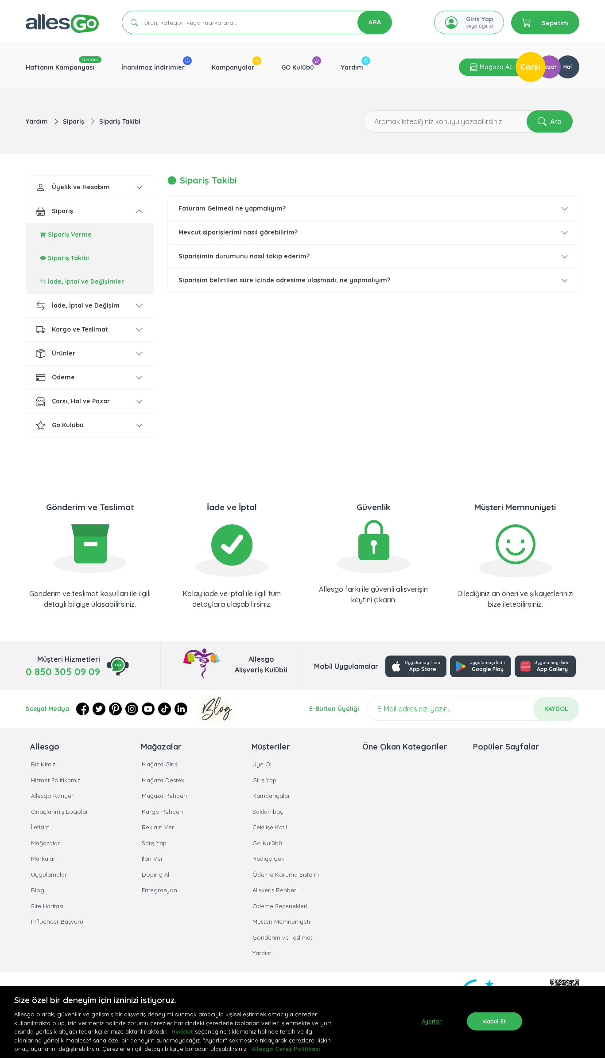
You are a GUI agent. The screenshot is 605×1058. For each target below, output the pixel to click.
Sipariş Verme (69, 234)
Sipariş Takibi (119, 121)
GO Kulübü (297, 67)
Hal (567, 66)
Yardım (352, 67)
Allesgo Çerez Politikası (286, 1048)
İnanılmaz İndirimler (153, 67)
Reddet (182, 1031)
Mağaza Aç (495, 67)
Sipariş (74, 121)
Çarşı (530, 67)
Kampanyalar (233, 67)
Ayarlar (432, 1020)
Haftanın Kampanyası (60, 67)
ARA (374, 22)
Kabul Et (494, 1020)
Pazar (549, 66)
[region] (302, 1022)
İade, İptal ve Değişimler (85, 281)
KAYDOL (556, 709)
